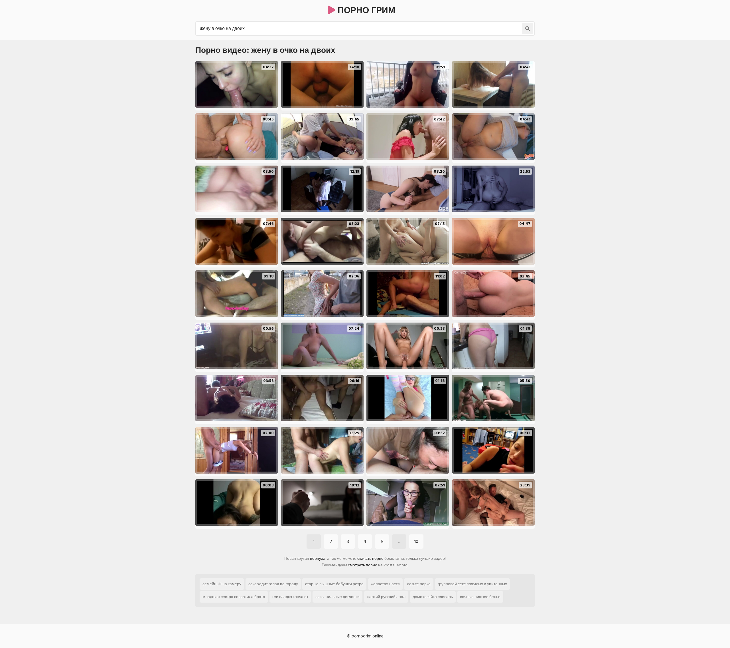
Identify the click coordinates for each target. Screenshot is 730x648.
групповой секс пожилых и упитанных (472, 584)
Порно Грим (365, 10)
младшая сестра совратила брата (233, 596)
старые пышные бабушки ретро (334, 584)
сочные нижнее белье (480, 596)
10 (416, 541)
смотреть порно (362, 565)
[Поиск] (527, 28)
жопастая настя (385, 584)
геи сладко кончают (290, 596)
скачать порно (370, 558)
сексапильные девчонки (337, 596)
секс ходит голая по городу (273, 584)
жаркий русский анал (386, 596)
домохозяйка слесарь (433, 596)
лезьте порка (419, 584)
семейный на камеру (221, 584)
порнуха (317, 558)
